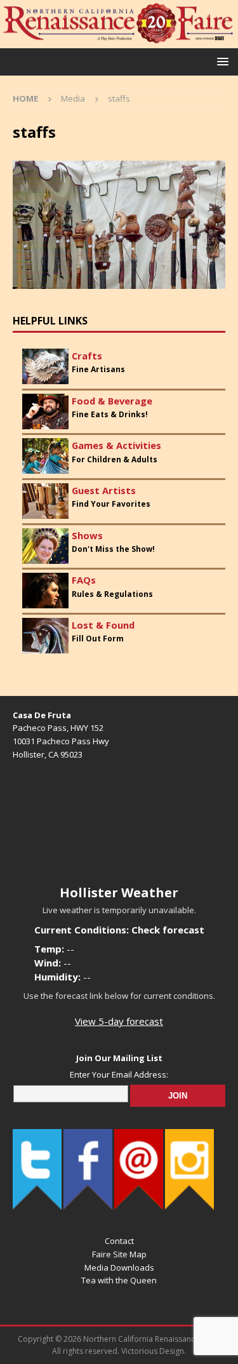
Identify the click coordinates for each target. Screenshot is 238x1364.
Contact (119, 1241)
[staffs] (119, 282)
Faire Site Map (119, 1254)
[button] (220, 61)
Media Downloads (119, 1267)
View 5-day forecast (119, 1021)
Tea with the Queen (119, 1280)
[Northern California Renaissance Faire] (119, 41)
